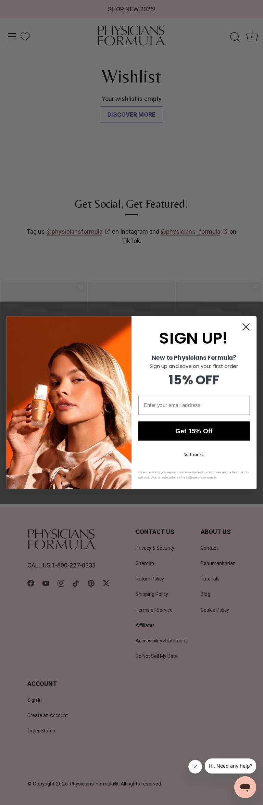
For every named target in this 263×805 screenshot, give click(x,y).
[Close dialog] (246, 327)
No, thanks (194, 454)
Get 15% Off (194, 431)
